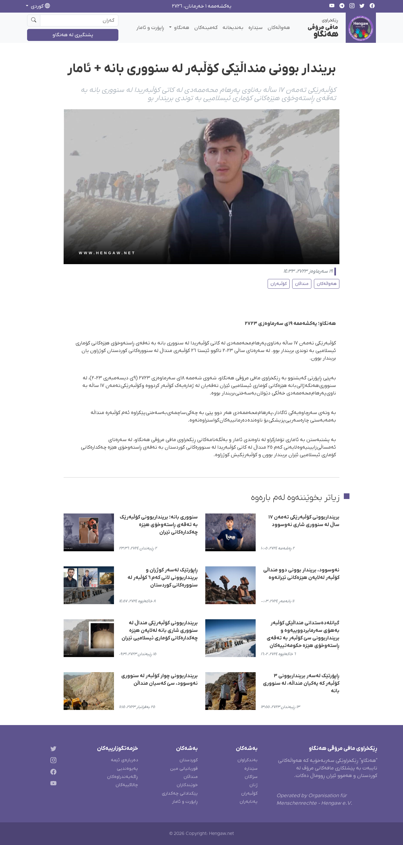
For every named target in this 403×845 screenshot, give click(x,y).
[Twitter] (52, 749)
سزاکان (251, 777)
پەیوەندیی (127, 769)
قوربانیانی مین (184, 769)
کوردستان (188, 760)
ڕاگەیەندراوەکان (122, 777)
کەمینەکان (206, 28)
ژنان (253, 785)
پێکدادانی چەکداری (180, 794)
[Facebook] (52, 773)
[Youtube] (52, 784)
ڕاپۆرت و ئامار (150, 28)
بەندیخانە (233, 28)
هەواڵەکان (279, 28)
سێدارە (255, 28)
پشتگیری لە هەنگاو (73, 35)
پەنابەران (249, 802)
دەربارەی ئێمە (124, 760)
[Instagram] (52, 761)
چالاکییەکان (127, 785)
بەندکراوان (247, 760)
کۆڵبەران (278, 284)
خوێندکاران (187, 785)
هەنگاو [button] (181, 28)
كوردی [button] (37, 6)
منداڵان (302, 284)
